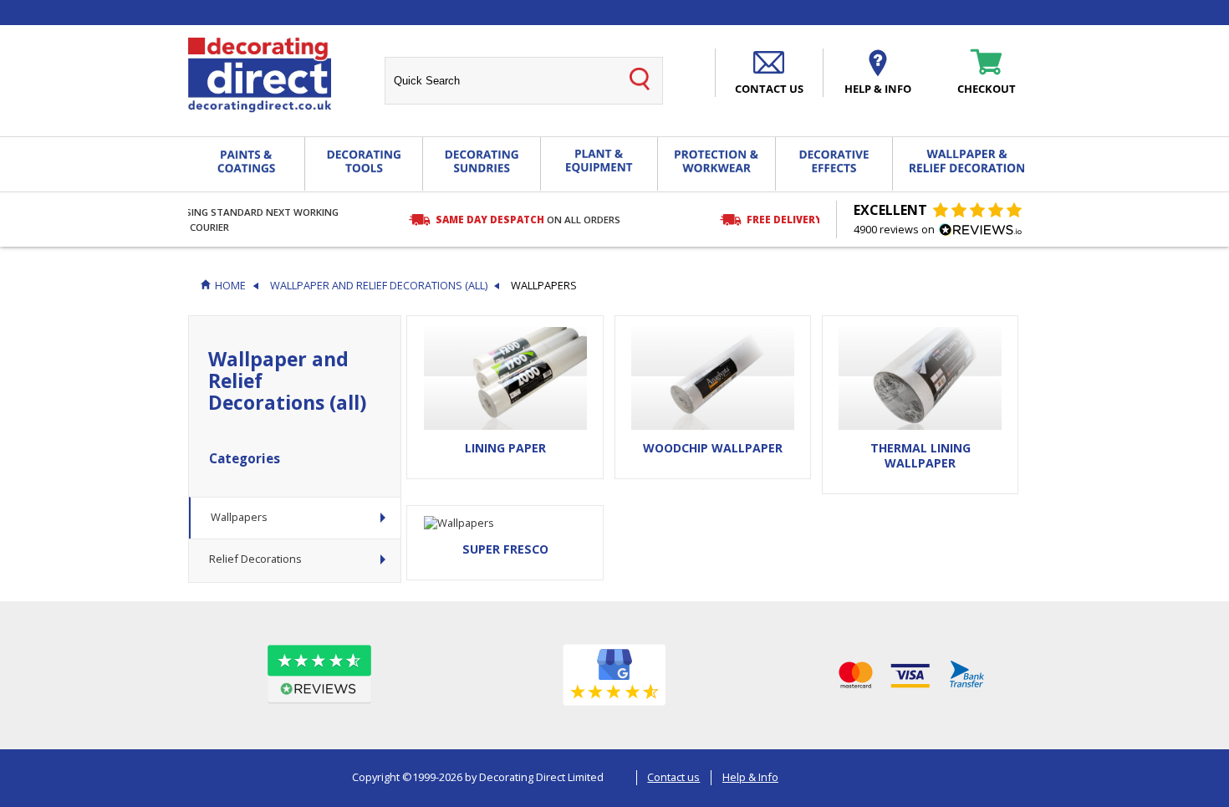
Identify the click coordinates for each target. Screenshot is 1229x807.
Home (230, 285)
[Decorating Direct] (259, 75)
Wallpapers (239, 516)
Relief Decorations (255, 558)
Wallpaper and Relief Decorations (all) (378, 285)
